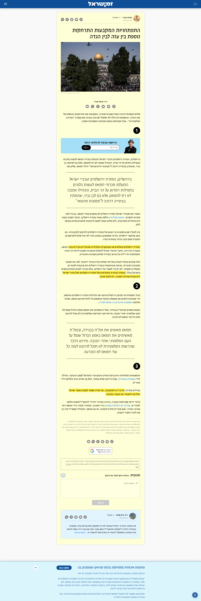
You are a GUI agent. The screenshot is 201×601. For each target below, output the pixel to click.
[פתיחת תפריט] (5, 4)
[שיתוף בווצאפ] (63, 19)
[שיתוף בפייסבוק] (67, 19)
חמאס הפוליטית (116, 217)
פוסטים (115, 18)
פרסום (101, 502)
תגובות (109, 515)
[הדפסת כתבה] (87, 107)
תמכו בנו (64, 567)
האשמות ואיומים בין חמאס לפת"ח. (115, 302)
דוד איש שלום (122, 515)
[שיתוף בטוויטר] (71, 19)
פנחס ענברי (127, 17)
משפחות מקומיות (127, 379)
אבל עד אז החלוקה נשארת (117, 405)
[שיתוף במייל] (76, 19)
